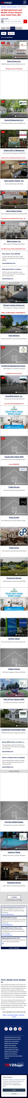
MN (19, 6)
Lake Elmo (21, 1015)
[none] (14, 417)
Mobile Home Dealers (12, 6)
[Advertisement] (14, 85)
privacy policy (16, 1084)
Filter (3, 33)
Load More (14, 897)
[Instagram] (6, 1029)
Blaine (4, 1015)
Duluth (14, 1016)
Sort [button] (12, 33)
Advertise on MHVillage (14, 282)
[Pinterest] (20, 1029)
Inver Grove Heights (12, 1015)
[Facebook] (10, 1029)
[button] (2, 21)
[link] (14, 61)
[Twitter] (15, 1029)
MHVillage (3, 6)
